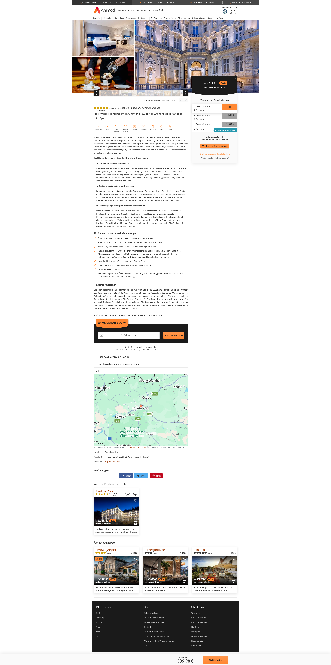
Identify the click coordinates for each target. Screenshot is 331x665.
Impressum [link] (196, 645)
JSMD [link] (146, 645)
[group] (105, 93)
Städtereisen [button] (107, 18)
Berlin (98, 613)
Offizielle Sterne (99, 110)
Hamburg (100, 617)
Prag (98, 627)
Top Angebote (156, 18)
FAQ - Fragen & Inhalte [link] (154, 622)
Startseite (96, 18)
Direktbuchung (184, 18)
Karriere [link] (195, 627)
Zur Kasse (215, 659)
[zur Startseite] (104, 10)
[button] (181, 100)
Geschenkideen (170, 18)
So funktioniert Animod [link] (154, 617)
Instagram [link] (195, 631)
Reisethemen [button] (131, 18)
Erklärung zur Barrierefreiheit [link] (157, 636)
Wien (98, 631)
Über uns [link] (195, 613)
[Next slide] (185, 93)
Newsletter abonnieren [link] (154, 631)
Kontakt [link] (147, 627)
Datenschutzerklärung (124, 410)
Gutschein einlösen (215, 18)
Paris (98, 636)
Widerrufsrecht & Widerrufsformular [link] (160, 641)
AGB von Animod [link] (199, 636)
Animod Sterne (155, 552)
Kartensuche (143, 18)
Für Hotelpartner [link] (199, 617)
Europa (99, 622)
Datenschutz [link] (197, 641)
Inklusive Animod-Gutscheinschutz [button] (216, 154)
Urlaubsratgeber (198, 18)
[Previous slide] (96, 93)
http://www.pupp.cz (113, 461)
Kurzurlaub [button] (119, 18)
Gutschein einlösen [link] (152, 613)
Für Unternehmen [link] (199, 622)
